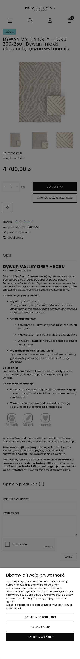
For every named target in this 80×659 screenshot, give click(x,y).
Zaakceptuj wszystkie (40, 637)
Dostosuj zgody (40, 627)
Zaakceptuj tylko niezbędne (40, 616)
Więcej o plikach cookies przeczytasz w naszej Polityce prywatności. (39, 606)
